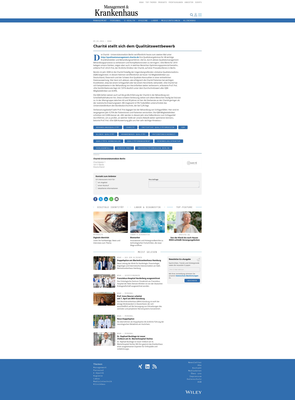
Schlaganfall (103, 148)
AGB (200, 382)
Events (198, 2)
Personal (115, 20)
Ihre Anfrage (153, 179)
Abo (200, 365)
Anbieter (189, 2)
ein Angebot (102, 182)
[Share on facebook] (95, 199)
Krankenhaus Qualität (133, 134)
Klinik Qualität (105, 134)
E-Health (129, 20)
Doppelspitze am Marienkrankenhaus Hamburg (139, 260)
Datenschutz (194, 379)
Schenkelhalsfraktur (168, 141)
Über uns (196, 373)
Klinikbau (189, 20)
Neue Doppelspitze (125, 319)
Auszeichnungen (132, 275)
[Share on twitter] (101, 199)
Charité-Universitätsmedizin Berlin (109, 158)
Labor (154, 20)
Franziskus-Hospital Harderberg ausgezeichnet (138, 278)
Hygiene (143, 20)
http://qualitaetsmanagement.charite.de (120, 57)
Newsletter (195, 362)
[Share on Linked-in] (106, 199)
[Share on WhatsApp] (111, 199)
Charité (130, 127)
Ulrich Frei (124, 148)
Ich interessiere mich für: (105, 179)
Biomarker (135, 237)
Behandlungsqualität (107, 127)
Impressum (196, 376)
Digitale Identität (101, 237)
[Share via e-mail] (117, 199)
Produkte (162, 2)
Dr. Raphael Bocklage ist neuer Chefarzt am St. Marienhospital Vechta (135, 337)
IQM (183, 127)
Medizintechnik (170, 20)
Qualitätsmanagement (138, 141)
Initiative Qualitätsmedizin (158, 127)
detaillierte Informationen (108, 188)
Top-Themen (151, 2)
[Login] (195, 15)
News (141, 2)
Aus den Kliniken (133, 257)
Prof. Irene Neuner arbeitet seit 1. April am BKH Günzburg (131, 297)
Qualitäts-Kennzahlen (108, 141)
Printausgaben (176, 2)
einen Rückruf (103, 185)
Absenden (192, 280)
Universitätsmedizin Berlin (153, 148)
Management (100, 20)
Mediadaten (195, 370)
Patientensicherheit (164, 134)
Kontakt (197, 368)
